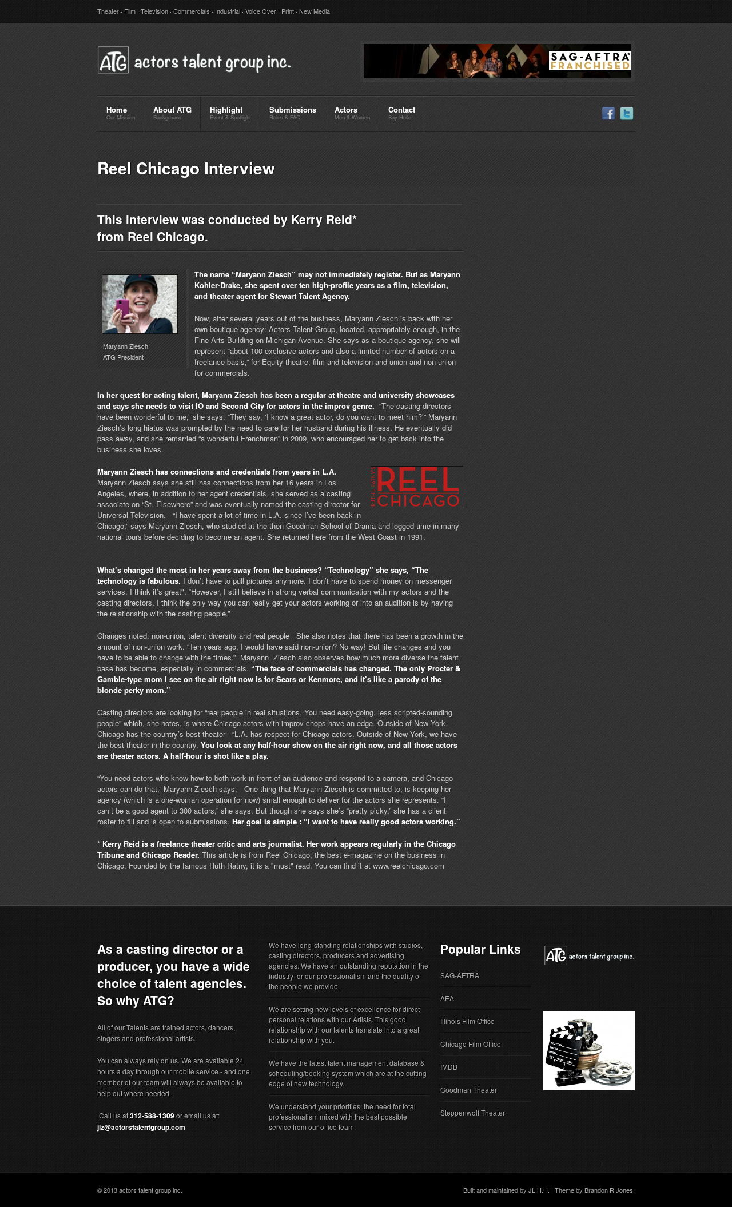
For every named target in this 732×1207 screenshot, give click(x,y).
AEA (447, 998)
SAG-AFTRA (459, 975)
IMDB (449, 1066)
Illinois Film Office (467, 1021)
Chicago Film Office (470, 1044)
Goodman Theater (468, 1089)
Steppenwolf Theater (472, 1112)
